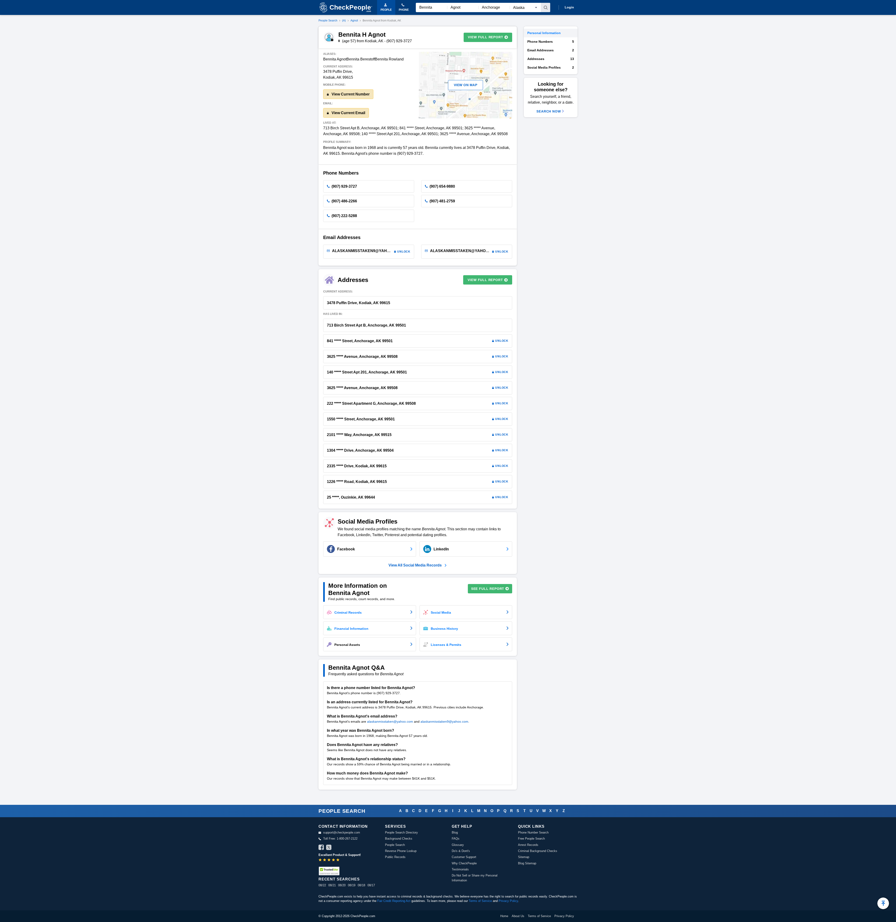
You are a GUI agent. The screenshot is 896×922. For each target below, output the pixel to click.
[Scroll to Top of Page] (883, 903)
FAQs (455, 838)
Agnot (354, 20)
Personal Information (544, 33)
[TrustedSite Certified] (329, 871)
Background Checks (398, 838)
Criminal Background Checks (537, 851)
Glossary (458, 845)
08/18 (361, 885)
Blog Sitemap (527, 863)
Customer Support (464, 857)
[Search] (545, 7)
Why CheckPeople (464, 863)
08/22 (322, 885)
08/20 (342, 885)
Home (504, 916)
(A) (344, 20)
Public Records (395, 857)
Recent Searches (339, 879)
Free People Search (531, 838)
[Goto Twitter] (329, 848)
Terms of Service (480, 901)
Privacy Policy (508, 901)
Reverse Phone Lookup (400, 851)
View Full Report (485, 37)
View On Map (465, 85)
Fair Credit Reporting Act (393, 901)
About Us (518, 916)
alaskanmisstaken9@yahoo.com (444, 721)
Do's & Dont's (461, 851)
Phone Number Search (533, 832)
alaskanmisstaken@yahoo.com (390, 721)
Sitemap (523, 857)
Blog (455, 832)
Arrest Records (528, 845)
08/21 (332, 885)
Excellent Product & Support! (339, 855)
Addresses (550, 59)
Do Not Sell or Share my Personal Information (474, 878)
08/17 (371, 885)
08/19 (351, 885)
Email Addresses (550, 50)
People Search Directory (401, 832)
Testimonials (460, 869)
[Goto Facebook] (321, 848)
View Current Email (348, 113)
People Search (327, 20)
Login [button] (569, 7)
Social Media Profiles (550, 67)
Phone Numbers (550, 41)
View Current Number (350, 94)
